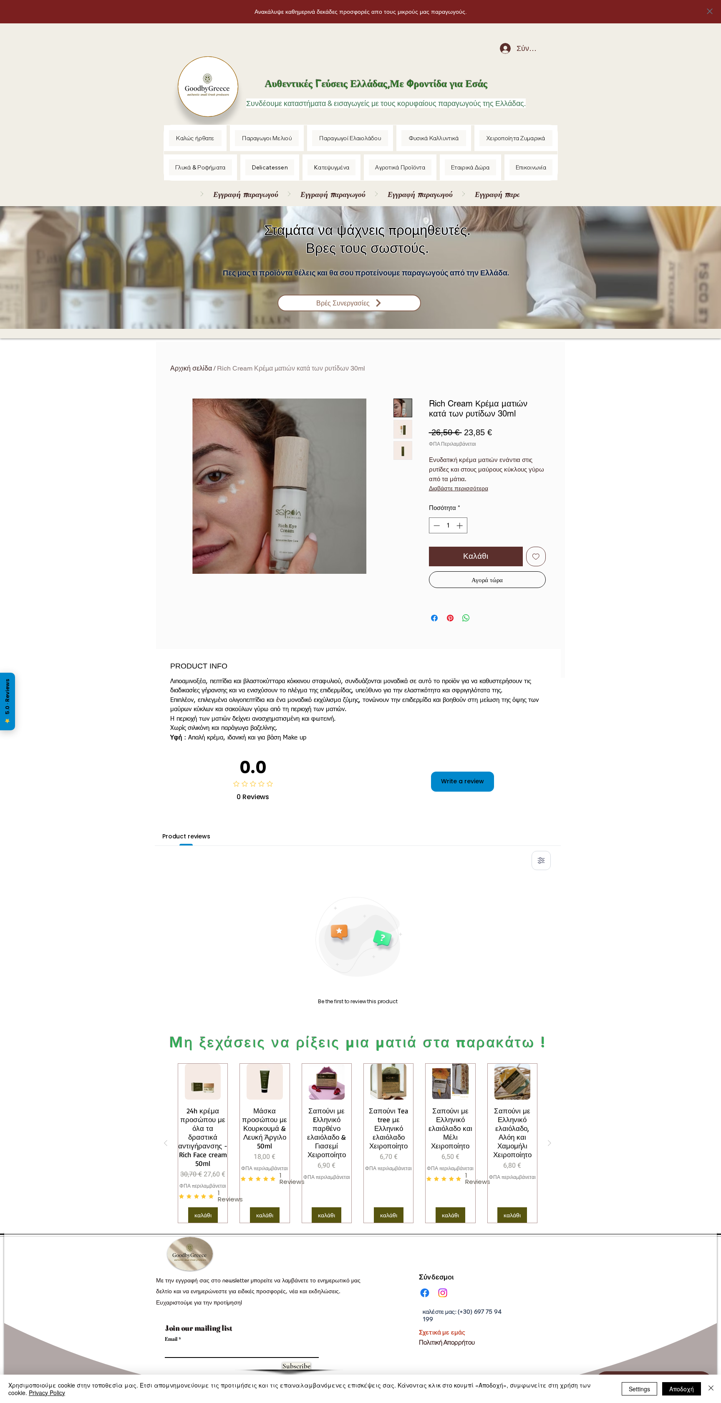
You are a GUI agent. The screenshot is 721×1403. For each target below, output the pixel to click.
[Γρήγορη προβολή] (202, 1082)
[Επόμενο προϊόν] (550, 1143)
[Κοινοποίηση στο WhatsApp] (466, 618)
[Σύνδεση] (499, 48)
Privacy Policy (47, 1392)
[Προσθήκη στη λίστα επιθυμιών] (536, 556)
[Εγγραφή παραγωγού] (355, 194)
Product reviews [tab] (186, 836)
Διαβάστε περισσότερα (458, 489)
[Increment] (460, 525)
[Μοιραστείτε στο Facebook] (434, 618)
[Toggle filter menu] (541, 860)
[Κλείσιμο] (711, 1388)
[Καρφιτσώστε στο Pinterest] (450, 618)
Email (171, 1339)
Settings (639, 1389)
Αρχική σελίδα (191, 368)
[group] (358, 1143)
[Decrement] (435, 525)
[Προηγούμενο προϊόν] (166, 1143)
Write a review (462, 781)
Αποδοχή (681, 1389)
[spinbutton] (448, 525)
